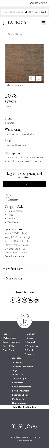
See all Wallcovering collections (20, 133)
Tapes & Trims (9, 346)
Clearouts (29, 354)
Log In (24, 184)
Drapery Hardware (11, 342)
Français (36, 437)
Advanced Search (39, 12)
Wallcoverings (9, 338)
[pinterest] (27, 428)
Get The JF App (19, 378)
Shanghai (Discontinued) (17, 145)
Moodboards (18, 374)
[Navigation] (43, 22)
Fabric (6, 334)
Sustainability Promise (22, 366)
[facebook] (13, 428)
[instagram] (34, 428)
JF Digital (28, 350)
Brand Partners (9, 350)
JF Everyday (29, 334)
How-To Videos (37, 3)
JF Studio (28, 338)
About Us (16, 358)
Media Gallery (18, 399)
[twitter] (20, 428)
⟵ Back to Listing (12, 34)
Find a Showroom (20, 390)
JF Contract (29, 342)
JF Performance (31, 346)
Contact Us (17, 382)
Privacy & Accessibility (18, 437)
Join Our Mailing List (24, 407)
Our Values (17, 362)
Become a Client (19, 395)
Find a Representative (22, 386)
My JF (14, 370)
